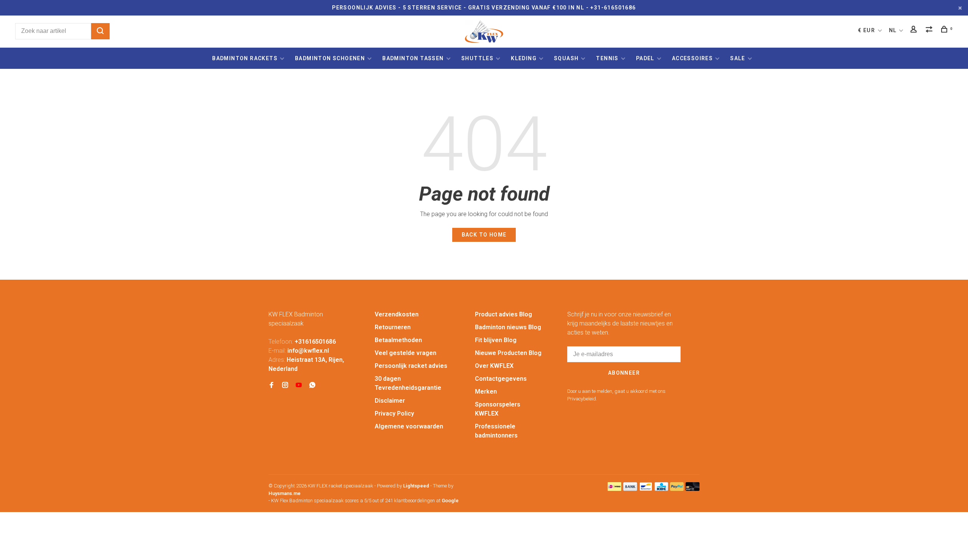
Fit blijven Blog (496, 340)
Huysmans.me (284, 493)
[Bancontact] (646, 488)
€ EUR (867, 30)
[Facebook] (271, 385)
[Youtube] (299, 385)
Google (450, 500)
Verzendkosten (397, 314)
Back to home (484, 235)
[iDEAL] (614, 488)
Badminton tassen (413, 58)
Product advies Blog (503, 314)
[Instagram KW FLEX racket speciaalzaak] (285, 385)
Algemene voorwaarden (409, 426)
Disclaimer (390, 400)
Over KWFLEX (494, 365)
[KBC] (661, 488)
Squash (566, 58)
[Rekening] (914, 30)
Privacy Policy (394, 413)
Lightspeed (416, 486)
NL (893, 30)
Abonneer (624, 373)
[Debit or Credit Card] (693, 488)
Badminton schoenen (330, 58)
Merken (486, 391)
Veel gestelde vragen (405, 353)
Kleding (524, 58)
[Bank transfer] (630, 488)
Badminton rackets (245, 58)
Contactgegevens (501, 378)
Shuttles (477, 58)
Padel (645, 58)
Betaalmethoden (398, 340)
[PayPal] (677, 488)
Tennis (607, 58)
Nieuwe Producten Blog (508, 353)
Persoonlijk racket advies (411, 365)
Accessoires (692, 58)
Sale (737, 58)
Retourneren (393, 327)
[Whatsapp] (312, 385)
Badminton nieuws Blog (508, 327)
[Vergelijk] (930, 30)
